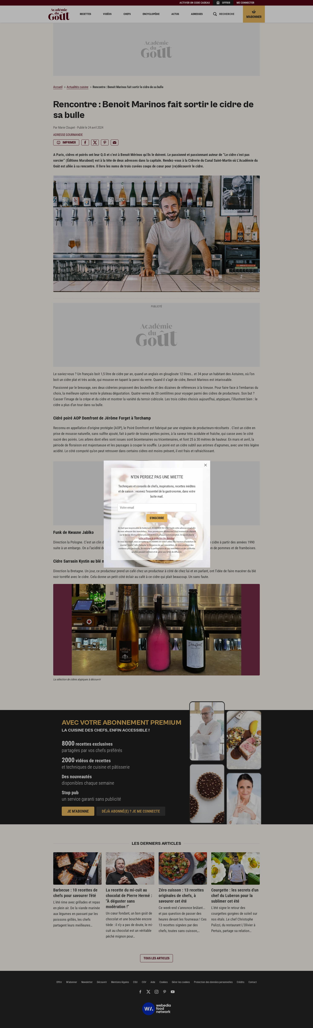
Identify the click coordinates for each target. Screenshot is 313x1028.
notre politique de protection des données (156, 538)
